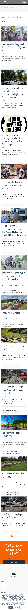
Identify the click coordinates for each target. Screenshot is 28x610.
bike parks (15, 364)
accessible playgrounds (18, 68)
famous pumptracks (17, 66)
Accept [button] (11, 607)
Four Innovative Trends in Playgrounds (12, 434)
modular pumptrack (14, 113)
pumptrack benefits (20, 292)
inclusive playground (17, 494)
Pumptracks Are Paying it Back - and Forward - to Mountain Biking (12, 185)
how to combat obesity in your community (11, 410)
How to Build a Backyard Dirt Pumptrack (13, 475)
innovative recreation (15, 115)
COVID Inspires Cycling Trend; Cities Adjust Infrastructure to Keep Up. (14, 390)
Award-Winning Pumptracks (13, 312)
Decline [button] (16, 607)
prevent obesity (21, 324)
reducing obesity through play (9, 205)
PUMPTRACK (12, 7)
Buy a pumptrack (17, 366)
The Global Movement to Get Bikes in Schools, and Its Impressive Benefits (13, 276)
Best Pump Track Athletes (18, 162)
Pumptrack (5, 113)
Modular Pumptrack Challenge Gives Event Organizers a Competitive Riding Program (12, 139)
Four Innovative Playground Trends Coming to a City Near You (13, 47)
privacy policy (17, 558)
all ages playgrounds (7, 68)
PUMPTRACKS (6, 7)
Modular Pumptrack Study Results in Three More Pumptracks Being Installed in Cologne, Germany (14, 92)
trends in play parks (17, 453)
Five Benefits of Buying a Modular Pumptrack (12, 515)
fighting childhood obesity (18, 253)
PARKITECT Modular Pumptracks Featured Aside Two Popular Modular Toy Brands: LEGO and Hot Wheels (14, 230)
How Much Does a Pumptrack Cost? (14, 347)
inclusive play (5, 115)
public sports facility (7, 366)
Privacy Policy (20, 600)
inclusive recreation (7, 66)
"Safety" (4, 290)
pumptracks (19, 205)
